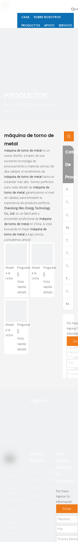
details (22, 292)
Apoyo (34, 504)
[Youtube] (58, 428)
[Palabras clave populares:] (73, 9)
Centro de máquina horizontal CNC (70, 291)
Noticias (50, 479)
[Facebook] (32, 428)
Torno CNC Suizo (70, 253)
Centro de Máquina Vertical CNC (70, 266)
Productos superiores (70, 189)
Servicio (50, 471)
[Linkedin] (45, 428)
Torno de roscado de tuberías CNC (70, 240)
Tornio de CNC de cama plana (70, 202)
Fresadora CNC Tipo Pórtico (70, 278)
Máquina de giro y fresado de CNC (70, 227)
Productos (37, 496)
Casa (33, 471)
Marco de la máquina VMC (70, 304)
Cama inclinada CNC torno (70, 215)
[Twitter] (19, 428)
